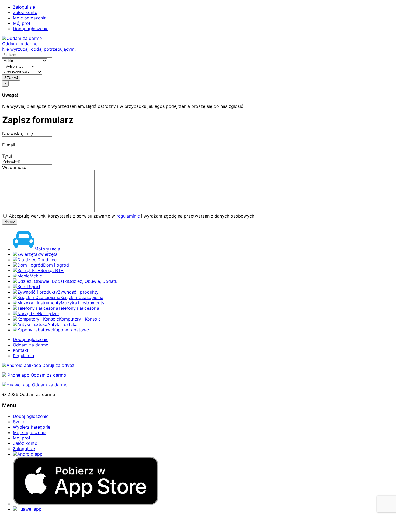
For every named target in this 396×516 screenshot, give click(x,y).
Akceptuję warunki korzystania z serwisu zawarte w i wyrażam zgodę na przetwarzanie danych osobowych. (131, 216)
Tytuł (7, 156)
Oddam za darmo (30, 345)
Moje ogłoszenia (29, 17)
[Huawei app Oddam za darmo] (35, 384)
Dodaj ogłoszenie (30, 28)
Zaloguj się (24, 7)
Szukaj (19, 421)
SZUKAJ (11, 78)
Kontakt (21, 350)
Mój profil (23, 23)
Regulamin (23, 355)
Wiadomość (14, 167)
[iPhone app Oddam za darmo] (34, 375)
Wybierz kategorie (31, 427)
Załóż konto (25, 12)
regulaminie (128, 216)
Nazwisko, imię (17, 133)
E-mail (8, 144)
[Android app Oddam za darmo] (38, 365)
